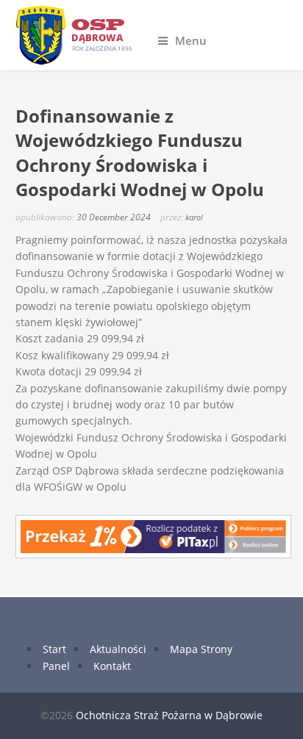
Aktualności (118, 649)
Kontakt (112, 666)
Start (54, 649)
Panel (56, 666)
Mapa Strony (201, 649)
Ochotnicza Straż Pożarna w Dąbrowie (169, 715)
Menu (191, 40)
